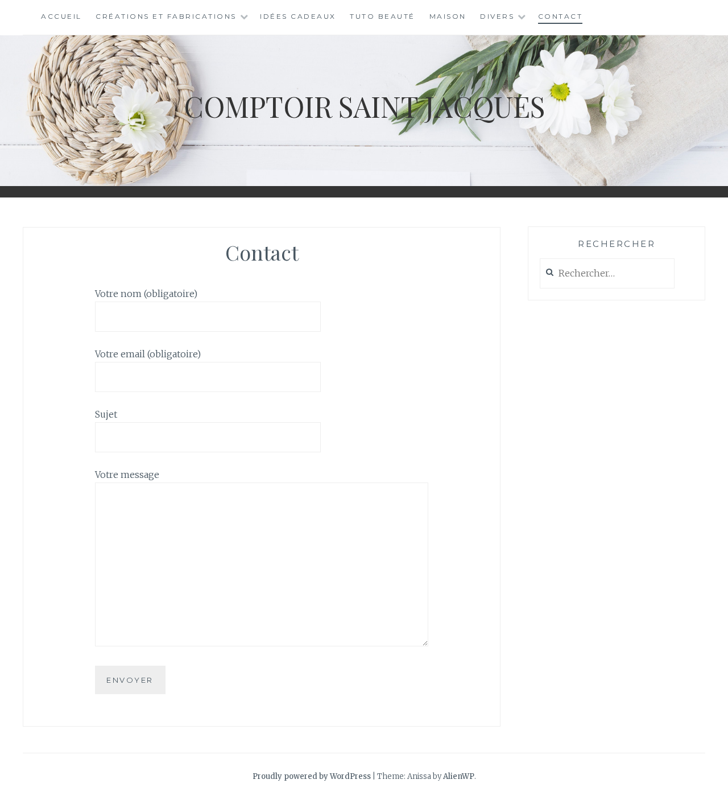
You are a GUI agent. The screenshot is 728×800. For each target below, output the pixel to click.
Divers (497, 16)
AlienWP (458, 776)
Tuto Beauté (382, 16)
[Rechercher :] (607, 274)
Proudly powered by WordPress (312, 776)
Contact (560, 16)
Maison (447, 16)
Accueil (61, 16)
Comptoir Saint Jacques (364, 106)
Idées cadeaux (298, 16)
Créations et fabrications (166, 16)
